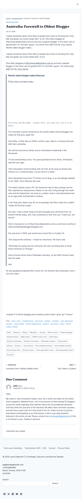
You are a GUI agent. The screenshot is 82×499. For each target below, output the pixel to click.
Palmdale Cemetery (48, 341)
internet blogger (66, 332)
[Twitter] (8, 494)
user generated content (45, 350)
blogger (47, 321)
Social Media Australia (44, 346)
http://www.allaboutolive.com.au (39, 63)
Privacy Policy (64, 448)
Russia (9, 346)
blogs (62, 324)
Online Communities (33, 324)
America (16, 332)
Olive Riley (53, 337)
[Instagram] (13, 494)
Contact (52, 448)
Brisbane (33, 332)
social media (19, 324)
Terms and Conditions (13, 448)
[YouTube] (17, 494)
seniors (46, 324)
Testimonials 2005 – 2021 (36, 448)
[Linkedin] (21, 494)
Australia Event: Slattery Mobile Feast (22, 367)
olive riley (15, 321)
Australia (54, 324)
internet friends (12, 337)
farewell (55, 321)
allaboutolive (27, 321)
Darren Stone (53, 332)
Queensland (62, 341)
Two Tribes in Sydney (67, 367)
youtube (10, 355)
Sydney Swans (28, 350)
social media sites (13, 350)
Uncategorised (12, 22)
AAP (9, 332)
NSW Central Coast (40, 337)
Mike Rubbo (25, 337)
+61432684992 (9, 468)
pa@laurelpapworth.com (13, 465)
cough (42, 332)
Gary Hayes (23, 69)
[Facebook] (4, 494)
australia (39, 321)
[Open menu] (77, 4)
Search (6, 480)
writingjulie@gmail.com (61, 416)
